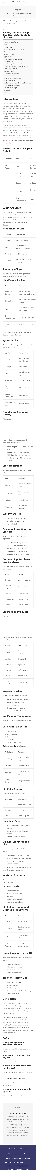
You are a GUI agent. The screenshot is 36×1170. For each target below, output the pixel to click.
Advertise (8, 1162)
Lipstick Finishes (9, 71)
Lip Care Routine (9, 61)
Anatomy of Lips (9, 54)
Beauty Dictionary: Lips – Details (14, 49)
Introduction (8, 47)
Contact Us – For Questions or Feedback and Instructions (18, 1166)
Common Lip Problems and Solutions (16, 66)
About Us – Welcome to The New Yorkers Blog (18, 1159)
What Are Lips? (8, 52)
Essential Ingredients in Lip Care (14, 64)
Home (6, 13)
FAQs (5, 92)
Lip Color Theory (9, 76)
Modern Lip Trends (10, 80)
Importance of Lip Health (12, 85)
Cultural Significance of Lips (12, 78)
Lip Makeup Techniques (11, 73)
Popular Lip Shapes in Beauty (13, 59)
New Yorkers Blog (20, 1153)
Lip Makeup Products (10, 69)
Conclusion (7, 90)
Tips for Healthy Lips (10, 88)
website (8, 143)
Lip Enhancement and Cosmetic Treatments (17, 83)
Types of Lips (8, 57)
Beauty (12, 13)
